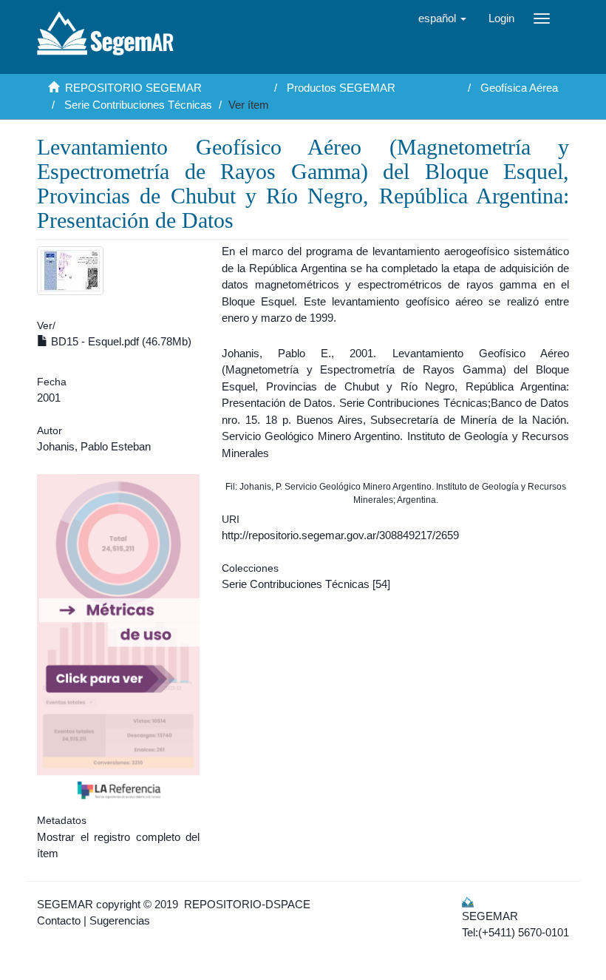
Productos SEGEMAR (341, 87)
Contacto (59, 920)
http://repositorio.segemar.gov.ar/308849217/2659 (340, 535)
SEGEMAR (65, 904)
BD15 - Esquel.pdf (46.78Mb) (119, 341)
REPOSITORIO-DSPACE (247, 904)
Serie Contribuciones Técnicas (138, 104)
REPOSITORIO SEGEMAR (133, 87)
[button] (442, 18)
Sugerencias (119, 920)
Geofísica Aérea (519, 87)
